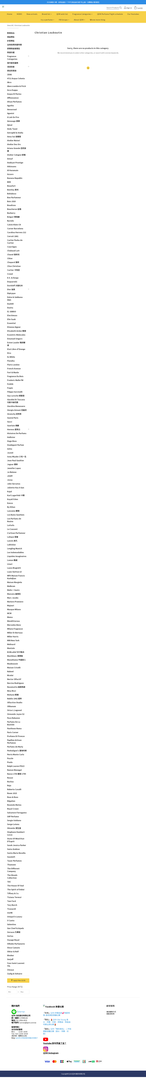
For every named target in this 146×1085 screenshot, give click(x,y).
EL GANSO (11, 311)
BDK (9, 182)
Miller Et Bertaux (15, 632)
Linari (9, 564)
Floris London (13, 364)
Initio (9, 448)
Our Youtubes (133, 14)
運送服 (108, 1012)
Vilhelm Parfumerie (16, 943)
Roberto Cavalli (14, 789)
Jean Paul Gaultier (15, 460)
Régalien (11, 801)
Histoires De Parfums (16, 433)
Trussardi (11, 908)
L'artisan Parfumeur (16, 533)
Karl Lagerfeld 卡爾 (16, 495)
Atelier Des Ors (14, 144)
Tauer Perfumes (14, 860)
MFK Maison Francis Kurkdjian (16, 577)
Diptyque (11, 293)
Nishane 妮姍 (13, 694)
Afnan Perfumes (14, 101)
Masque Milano (14, 609)
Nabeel (10, 671)
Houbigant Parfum (15, 445)
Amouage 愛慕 (13, 121)
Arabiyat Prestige (15, 162)
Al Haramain (12, 170)
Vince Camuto (13, 947)
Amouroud (12, 109)
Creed (10, 273)
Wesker (10, 955)
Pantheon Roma (14, 728)
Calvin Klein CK (14, 224)
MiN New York (13, 640)
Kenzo (10, 503)
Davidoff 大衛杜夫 (15, 285)
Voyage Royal (13, 939)
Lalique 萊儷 (12, 536)
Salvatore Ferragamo (17, 812)
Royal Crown (13, 808)
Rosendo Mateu (14, 804)
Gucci (9, 421)
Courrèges (12, 246)
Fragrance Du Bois (15, 376)
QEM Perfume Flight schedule (110, 14)
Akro (9, 82)
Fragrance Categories (81, 14)
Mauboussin (12, 663)
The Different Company (13, 870)
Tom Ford (11, 901)
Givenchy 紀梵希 (14, 413)
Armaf (10, 158)
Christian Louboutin (22, 25)
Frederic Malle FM (15, 380)
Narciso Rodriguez (15, 683)
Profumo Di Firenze (16, 736)
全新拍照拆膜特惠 (14, 44)
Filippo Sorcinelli (14, 391)
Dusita (10, 307)
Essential (11, 323)
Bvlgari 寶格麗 (13, 216)
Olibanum (11, 706)
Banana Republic (14, 178)
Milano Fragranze (15, 628)
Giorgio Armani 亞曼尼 (17, 410)
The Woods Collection (12, 876)
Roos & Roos (12, 797)
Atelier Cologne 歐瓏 (16, 154)
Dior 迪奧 (11, 289)
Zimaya (10, 969)
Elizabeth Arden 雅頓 (16, 330)
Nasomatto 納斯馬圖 (16, 687)
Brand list (46, 14)
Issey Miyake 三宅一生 (16, 456)
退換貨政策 (110, 1014)
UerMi (10, 912)
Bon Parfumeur (14, 197)
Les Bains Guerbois (15, 514)
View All (10, 25)
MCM (9, 613)
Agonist (10, 113)
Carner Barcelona (15, 228)
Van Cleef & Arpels (15, 928)
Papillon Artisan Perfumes (14, 741)
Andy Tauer (12, 128)
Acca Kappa (12, 90)
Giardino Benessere (16, 406)
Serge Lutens (13, 824)
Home (9, 14)
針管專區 (10, 40)
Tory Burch (12, 905)
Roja (9, 785)
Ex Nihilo (11, 356)
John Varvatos (13, 483)
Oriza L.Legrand (14, 710)
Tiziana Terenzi (14, 897)
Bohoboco (11, 193)
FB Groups (63, 20)
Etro (9, 353)
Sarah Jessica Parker (16, 845)
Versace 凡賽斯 (13, 932)
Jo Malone (11, 472)
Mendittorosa (13, 621)
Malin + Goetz (13, 590)
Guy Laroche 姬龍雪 (15, 395)
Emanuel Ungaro (14, 338)
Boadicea (11, 205)
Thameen (11, 864)
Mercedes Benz (14, 624)
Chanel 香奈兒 (13, 254)
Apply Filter (19, 980)
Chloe (9, 258)
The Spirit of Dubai (15, 889)
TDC (9, 881)
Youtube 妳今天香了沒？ (54, 1043)
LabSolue (11, 544)
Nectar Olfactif (14, 679)
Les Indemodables (15, 552)
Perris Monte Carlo (15, 754)
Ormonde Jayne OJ (15, 714)
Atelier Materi (13, 140)
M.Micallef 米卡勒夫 (15, 652)
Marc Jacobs (12, 597)
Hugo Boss (12, 441)
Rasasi (10, 777)
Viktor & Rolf (13, 951)
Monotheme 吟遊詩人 (16, 659)
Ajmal (9, 125)
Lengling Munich (14, 548)
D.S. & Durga (12, 277)
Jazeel (10, 452)
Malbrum (11, 586)
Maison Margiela (14, 582)
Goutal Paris (12, 417)
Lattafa (10, 525)
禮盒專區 (10, 36)
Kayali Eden (12, 499)
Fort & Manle (13, 372)
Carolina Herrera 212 (16, 232)
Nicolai (10, 675)
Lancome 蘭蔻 (13, 510)
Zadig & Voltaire (14, 973)
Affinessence (13, 97)
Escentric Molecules (16, 334)
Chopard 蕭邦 (13, 262)
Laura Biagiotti (14, 567)
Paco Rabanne (13, 718)
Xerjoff (10, 959)
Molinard (11, 644)
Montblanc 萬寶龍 (15, 655)
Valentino (11, 924)
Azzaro (10, 174)
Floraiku (11, 360)
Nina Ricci (11, 690)
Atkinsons (11, 166)
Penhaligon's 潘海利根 (17, 750)
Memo (10, 617)
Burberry (11, 213)
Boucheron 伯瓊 (14, 209)
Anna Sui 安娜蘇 (14, 136)
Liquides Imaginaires (16, 556)
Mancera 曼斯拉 (14, 593)
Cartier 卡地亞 (13, 270)
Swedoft (11, 856)
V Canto (10, 920)
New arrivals (32, 14)
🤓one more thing (97, 20)
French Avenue (14, 368)
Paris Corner (12, 732)
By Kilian (11, 507)
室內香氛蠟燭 (12, 62)
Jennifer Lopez (14, 468)
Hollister (11, 437)
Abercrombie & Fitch (16, 86)
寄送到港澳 (11, 70)
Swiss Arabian (13, 849)
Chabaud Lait (13, 250)
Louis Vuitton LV (14, 571)
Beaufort (11, 185)
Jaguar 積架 (12, 464)
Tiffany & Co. (13, 893)
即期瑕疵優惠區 (13, 48)
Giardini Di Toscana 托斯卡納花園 (16, 401)
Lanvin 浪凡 (12, 540)
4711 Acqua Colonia (16, 78)
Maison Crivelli (14, 667)
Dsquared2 (12, 281)
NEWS (19, 14)
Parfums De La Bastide (13, 723)
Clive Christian (14, 266)
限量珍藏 (10, 52)
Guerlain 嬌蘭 (13, 425)
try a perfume (47, 20)
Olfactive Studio (14, 702)
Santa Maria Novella (16, 853)
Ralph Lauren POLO (15, 766)
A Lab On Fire (13, 117)
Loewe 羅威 (12, 560)
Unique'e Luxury (14, 916)
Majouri (10, 605)
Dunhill (10, 303)
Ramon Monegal (14, 770)
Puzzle (10, 758)
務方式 (113, 1012)
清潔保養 (10, 66)
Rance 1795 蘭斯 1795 (16, 773)
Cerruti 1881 (12, 236)
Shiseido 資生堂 (14, 828)
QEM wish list (62, 14)
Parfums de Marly (15, 746)
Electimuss (12, 315)
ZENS (9, 74)
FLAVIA (10, 384)
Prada (10, 762)
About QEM (79, 20)
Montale (11, 648)
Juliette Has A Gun (15, 487)
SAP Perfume (13, 816)
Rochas (10, 781)
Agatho (10, 105)
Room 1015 (12, 793)
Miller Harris (12, 636)
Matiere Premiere (15, 601)
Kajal (9, 491)
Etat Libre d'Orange (16, 349)
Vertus (10, 936)
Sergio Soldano (14, 820)
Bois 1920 (11, 201)
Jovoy (10, 479)
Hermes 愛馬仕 (13, 429)
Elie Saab (11, 319)
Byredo (10, 220)
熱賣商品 (10, 33)
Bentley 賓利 (12, 189)
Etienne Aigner (14, 327)
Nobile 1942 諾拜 (14, 698)
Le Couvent (12, 529)
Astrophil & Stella (15, 132)
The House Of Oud (15, 885)
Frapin (10, 387)
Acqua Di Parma (14, 93)
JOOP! (10, 476)
